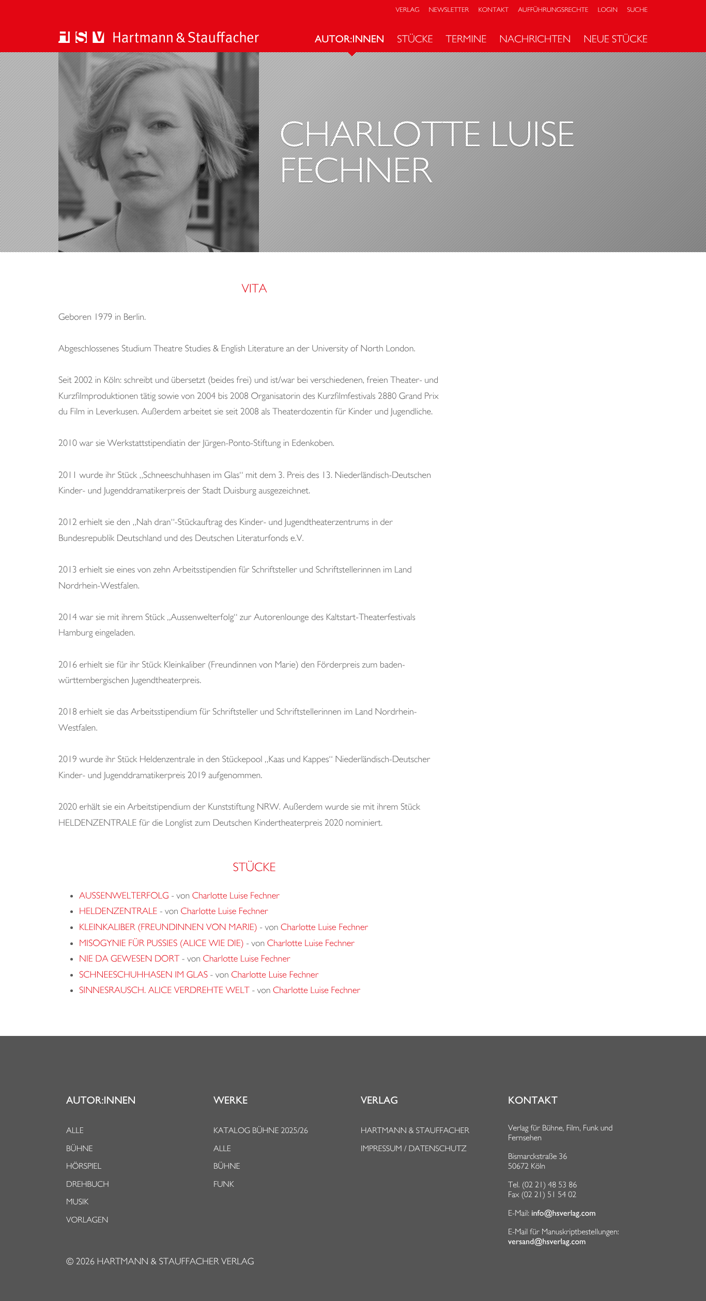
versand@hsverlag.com (547, 1241)
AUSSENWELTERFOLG (124, 895)
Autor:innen (349, 39)
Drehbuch (87, 1184)
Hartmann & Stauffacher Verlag (175, 1261)
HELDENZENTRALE (118, 911)
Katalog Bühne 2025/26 (260, 1130)
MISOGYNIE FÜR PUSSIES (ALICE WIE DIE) (161, 943)
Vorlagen (87, 1220)
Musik (77, 1201)
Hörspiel (83, 1166)
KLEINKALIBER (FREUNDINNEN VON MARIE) (168, 927)
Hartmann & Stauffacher (415, 1130)
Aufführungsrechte (553, 10)
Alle (75, 1130)
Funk (223, 1184)
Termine (466, 39)
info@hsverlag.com (563, 1213)
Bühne (79, 1148)
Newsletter (449, 10)
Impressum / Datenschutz (414, 1148)
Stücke (415, 39)
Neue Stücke (616, 39)
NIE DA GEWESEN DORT (129, 958)
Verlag (408, 10)
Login (608, 10)
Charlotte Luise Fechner (236, 895)
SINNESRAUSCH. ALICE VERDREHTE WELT (164, 990)
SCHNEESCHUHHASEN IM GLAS (143, 974)
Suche (637, 10)
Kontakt (493, 10)
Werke (230, 1100)
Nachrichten (535, 39)
